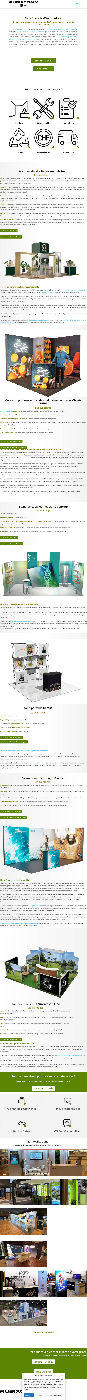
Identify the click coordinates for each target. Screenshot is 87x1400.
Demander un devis (44, 60)
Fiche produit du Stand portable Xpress (15, 742)
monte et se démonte (35, 763)
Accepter (28, 1395)
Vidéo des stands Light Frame (12, 811)
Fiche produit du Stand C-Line (12, 1039)
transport (81, 320)
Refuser (39, 1395)
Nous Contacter (43, 1372)
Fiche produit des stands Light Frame (14, 818)
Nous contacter (44, 68)
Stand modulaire (6, 411)
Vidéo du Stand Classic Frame (12, 441)
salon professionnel (49, 292)
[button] (62, 1376)
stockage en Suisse (7, 322)
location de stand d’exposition (40, 320)
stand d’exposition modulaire (75, 290)
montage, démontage (70, 320)
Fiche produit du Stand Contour (12, 544)
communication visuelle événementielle (69, 1055)
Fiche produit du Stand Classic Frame (14, 447)
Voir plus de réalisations (43, 1332)
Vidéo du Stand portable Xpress (12, 737)
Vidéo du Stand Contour (10, 537)
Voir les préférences (54, 1395)
